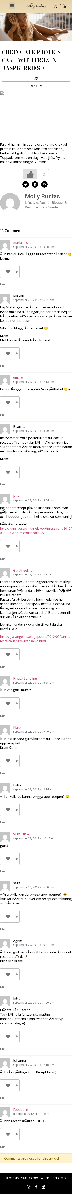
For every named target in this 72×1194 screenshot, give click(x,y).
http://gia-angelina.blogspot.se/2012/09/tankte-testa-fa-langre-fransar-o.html (36, 638)
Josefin (18, 496)
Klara (17, 727)
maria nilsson (23, 242)
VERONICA (21, 834)
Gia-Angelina (22, 570)
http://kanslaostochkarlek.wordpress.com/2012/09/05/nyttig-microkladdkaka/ (36, 530)
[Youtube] (64, 6)
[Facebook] (60, 6)
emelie (18, 377)
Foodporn (20, 1109)
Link (2, 284)
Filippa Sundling (25, 678)
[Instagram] (55, 6)
